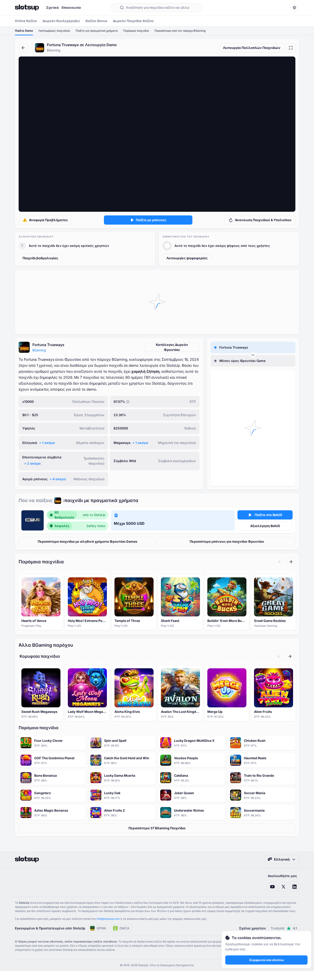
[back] (23, 47)
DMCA (124, 928)
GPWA (101, 928)
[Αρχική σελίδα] (27, 8)
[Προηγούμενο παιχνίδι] (279, 561)
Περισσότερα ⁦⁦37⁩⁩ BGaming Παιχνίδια (157, 828)
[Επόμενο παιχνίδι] (290, 561)
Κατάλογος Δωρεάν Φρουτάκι (172, 347)
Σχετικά (52, 7)
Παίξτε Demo (24, 30)
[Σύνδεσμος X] (283, 886)
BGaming (39, 350)
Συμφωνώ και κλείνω (266, 960)
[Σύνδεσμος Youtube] (272, 886)
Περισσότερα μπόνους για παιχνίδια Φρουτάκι (227, 541)
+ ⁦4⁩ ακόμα (57, 479)
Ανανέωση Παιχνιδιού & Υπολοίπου (263, 220)
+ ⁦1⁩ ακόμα (47, 443)
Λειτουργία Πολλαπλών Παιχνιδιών (251, 48)
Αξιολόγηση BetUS (265, 526)
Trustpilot (284, 928)
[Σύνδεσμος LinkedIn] (294, 886)
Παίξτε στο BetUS (268, 515)
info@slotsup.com (108, 918)
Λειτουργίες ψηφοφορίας (187, 258)
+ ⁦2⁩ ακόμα (32, 463)
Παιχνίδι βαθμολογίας (40, 258)
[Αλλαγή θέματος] (294, 7)
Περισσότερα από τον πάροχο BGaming (180, 30)
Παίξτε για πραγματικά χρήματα (97, 30)
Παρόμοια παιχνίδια (136, 30)
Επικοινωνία (71, 7)
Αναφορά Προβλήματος (48, 220)
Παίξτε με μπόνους (151, 220)
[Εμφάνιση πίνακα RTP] (128, 401)
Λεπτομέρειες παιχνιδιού (54, 30)
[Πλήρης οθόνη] (290, 47)
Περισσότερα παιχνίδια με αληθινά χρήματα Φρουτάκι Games (87, 541)
